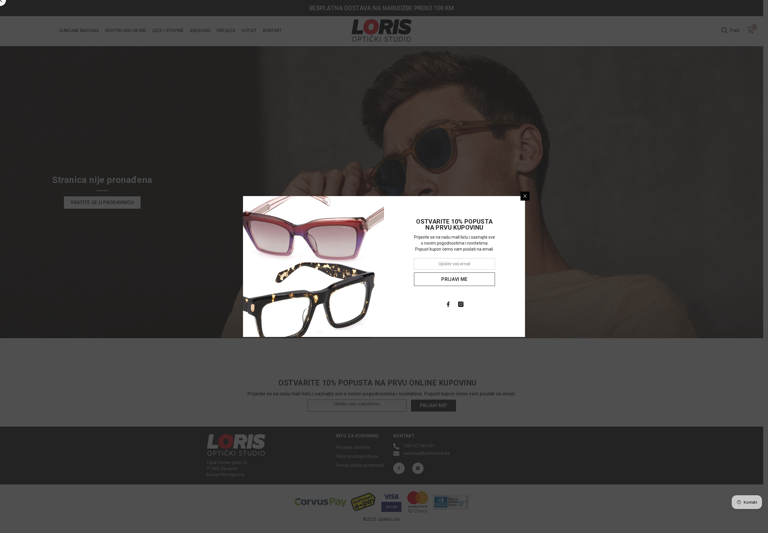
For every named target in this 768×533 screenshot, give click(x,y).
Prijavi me (454, 279)
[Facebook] (448, 304)
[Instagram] (460, 304)
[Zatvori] (525, 196)
